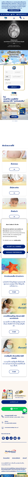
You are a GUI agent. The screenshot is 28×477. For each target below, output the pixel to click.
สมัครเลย (13, 87)
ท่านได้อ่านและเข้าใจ (14, 10)
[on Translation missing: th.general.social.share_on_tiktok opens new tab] (11, 438)
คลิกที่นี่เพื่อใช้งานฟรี (14, 402)
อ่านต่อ (14, 292)
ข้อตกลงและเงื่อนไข (21, 471)
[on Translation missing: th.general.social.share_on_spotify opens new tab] (19, 438)
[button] (23, 18)
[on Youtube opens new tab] (15, 438)
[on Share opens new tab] (7, 438)
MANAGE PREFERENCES (14, 252)
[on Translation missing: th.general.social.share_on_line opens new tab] (3, 438)
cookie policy (17, 240)
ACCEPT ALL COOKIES (14, 246)
